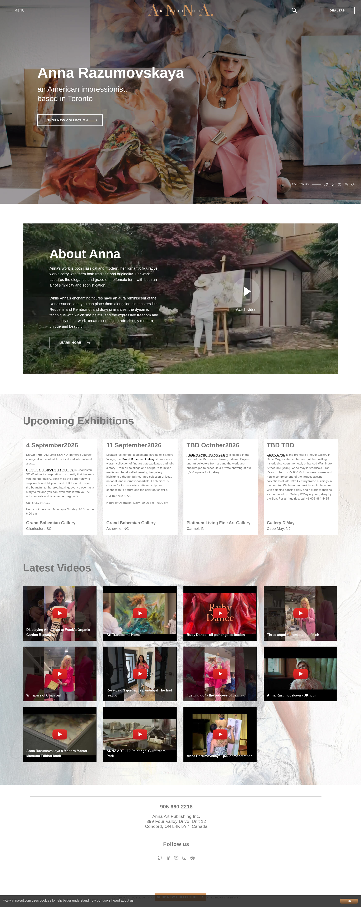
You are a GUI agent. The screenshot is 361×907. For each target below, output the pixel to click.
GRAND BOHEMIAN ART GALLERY (50, 470)
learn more (70, 342)
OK (349, 901)
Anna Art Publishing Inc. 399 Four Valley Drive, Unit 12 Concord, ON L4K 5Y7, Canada (176, 821)
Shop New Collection (68, 120)
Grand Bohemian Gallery (138, 459)
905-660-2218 (176, 806)
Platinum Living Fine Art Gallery (207, 454)
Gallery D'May (276, 454)
